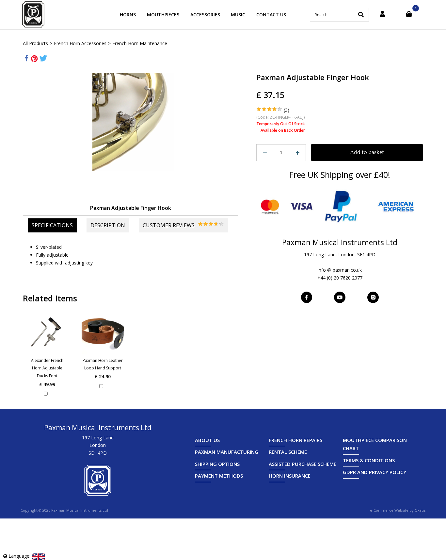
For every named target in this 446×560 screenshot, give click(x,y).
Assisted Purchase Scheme (302, 464)
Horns (128, 14)
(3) (286, 110)
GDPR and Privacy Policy (374, 472)
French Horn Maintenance (139, 43)
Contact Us (271, 14)
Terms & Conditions (369, 460)
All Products (35, 43)
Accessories (205, 14)
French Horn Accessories (80, 43)
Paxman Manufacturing (226, 452)
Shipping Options (217, 464)
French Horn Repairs (295, 440)
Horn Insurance (290, 475)
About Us (207, 440)
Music (238, 14)
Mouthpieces (163, 14)
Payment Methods (219, 475)
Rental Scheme (288, 452)
